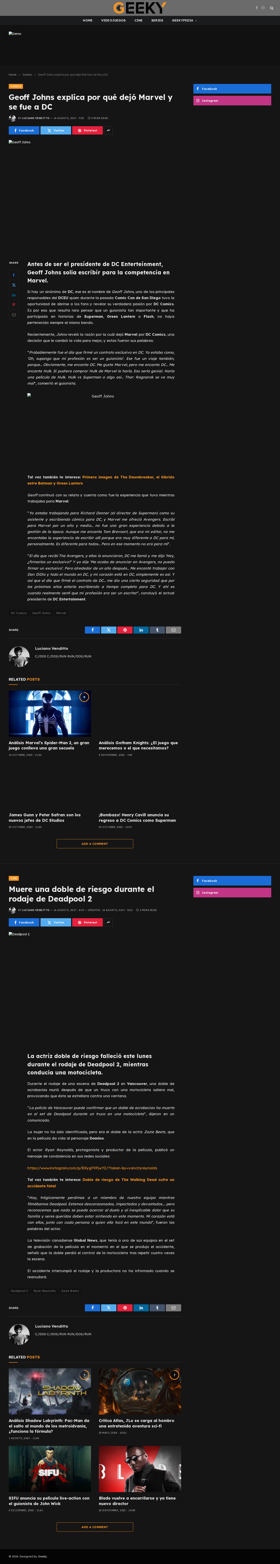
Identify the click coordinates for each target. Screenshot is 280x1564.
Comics (15, 86)
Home (88, 20)
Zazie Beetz (70, 1290)
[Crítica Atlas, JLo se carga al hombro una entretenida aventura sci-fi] (140, 1391)
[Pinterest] (14, 305)
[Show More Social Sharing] (108, 130)
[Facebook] (14, 275)
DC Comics (19, 613)
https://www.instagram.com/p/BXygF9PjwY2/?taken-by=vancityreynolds (92, 1168)
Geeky (42, 1556)
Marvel (61, 613)
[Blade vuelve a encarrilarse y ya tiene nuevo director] (140, 1469)
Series (157, 20)
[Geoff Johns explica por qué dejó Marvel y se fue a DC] (95, 196)
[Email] (14, 315)
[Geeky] (140, 8)
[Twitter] (14, 285)
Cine (139, 20)
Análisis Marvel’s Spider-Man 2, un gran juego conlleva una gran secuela (49, 745)
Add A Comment (95, 843)
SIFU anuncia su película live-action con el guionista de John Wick (49, 1501)
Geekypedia (182, 20)
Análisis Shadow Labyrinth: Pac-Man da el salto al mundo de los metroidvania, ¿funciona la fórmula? (49, 1426)
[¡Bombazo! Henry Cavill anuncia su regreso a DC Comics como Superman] (140, 786)
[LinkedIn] (14, 295)
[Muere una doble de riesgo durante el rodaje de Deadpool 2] (95, 988)
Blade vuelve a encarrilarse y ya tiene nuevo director (137, 1501)
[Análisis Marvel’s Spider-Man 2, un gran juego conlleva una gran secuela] (50, 714)
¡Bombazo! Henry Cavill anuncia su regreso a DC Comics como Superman (137, 817)
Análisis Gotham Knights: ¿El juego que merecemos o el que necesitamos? (138, 745)
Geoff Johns (41, 613)
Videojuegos (113, 20)
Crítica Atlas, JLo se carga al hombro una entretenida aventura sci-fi (136, 1423)
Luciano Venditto (35, 118)
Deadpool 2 (19, 1290)
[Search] (271, 8)
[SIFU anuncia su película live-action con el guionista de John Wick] (50, 1469)
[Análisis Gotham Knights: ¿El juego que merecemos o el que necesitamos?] (140, 714)
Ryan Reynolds (44, 1290)
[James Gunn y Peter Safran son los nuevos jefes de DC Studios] (50, 786)
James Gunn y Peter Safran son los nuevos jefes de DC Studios (45, 817)
